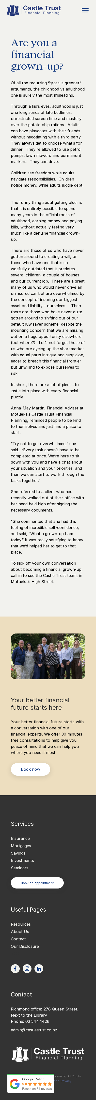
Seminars (19, 867)
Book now (30, 769)
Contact (18, 938)
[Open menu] (85, 10)
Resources (21, 924)
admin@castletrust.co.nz (34, 1029)
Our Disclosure (25, 946)
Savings (18, 853)
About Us (20, 931)
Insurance (20, 838)
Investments (22, 860)
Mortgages (21, 845)
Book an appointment (37, 883)
